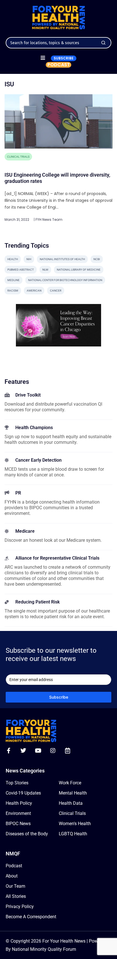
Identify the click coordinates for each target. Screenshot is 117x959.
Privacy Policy (20, 906)
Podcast (14, 865)
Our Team (15, 886)
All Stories (16, 896)
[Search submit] (103, 43)
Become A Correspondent (31, 916)
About (12, 876)
